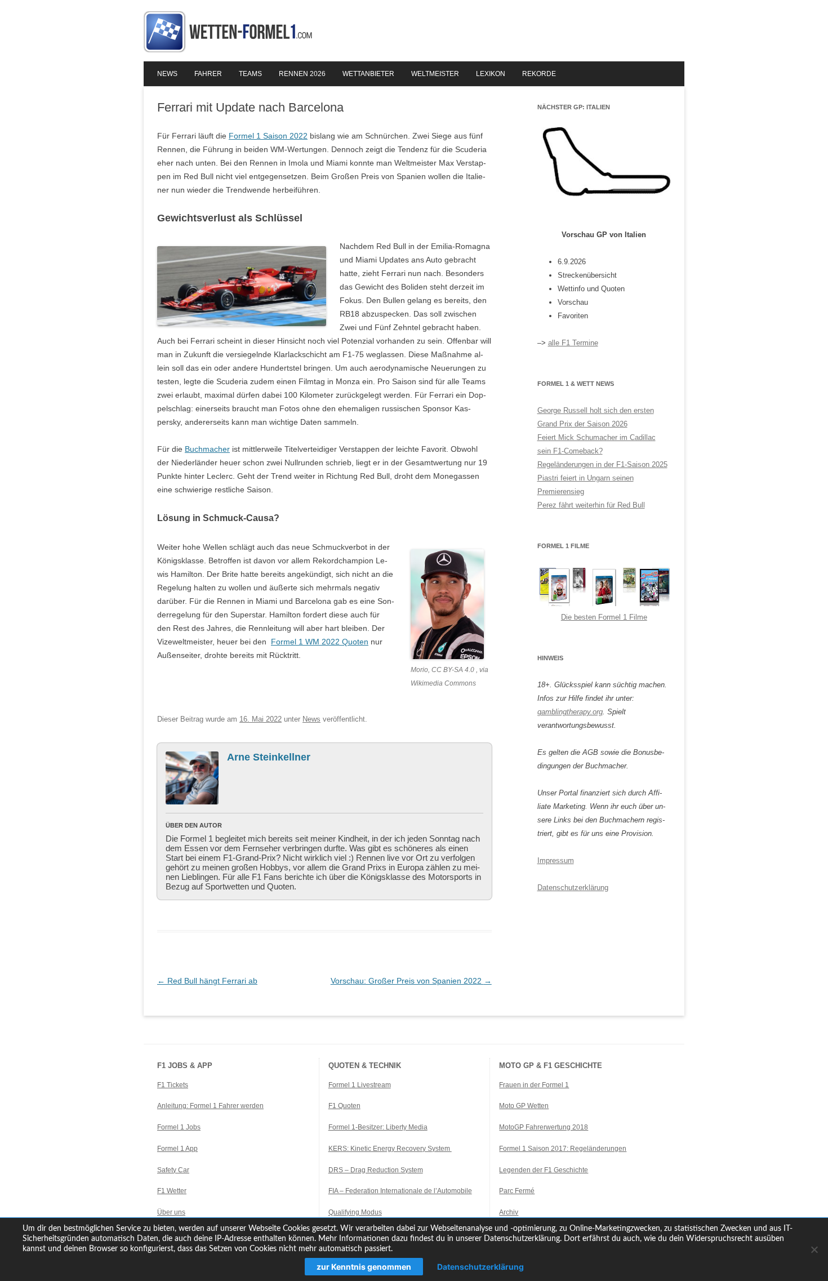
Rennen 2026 (302, 74)
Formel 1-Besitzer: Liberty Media (378, 1127)
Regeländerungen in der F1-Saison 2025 (602, 464)
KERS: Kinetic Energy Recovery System (390, 1149)
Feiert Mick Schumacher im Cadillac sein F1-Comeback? (596, 444)
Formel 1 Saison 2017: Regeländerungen (562, 1149)
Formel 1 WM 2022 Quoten (319, 641)
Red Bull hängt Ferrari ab (207, 980)
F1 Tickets (172, 1085)
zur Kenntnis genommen (364, 1266)
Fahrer (208, 74)
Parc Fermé (517, 1191)
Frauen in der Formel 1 (534, 1085)
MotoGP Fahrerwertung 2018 (543, 1127)
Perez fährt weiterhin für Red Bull (591, 505)
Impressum (555, 860)
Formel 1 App (177, 1149)
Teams (250, 74)
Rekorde (539, 74)
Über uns (171, 1212)
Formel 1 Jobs (179, 1127)
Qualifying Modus (355, 1212)
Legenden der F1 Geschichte (543, 1170)
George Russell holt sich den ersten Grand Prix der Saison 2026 (595, 417)
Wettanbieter (368, 74)
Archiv (508, 1212)
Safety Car (173, 1170)
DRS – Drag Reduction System (375, 1170)
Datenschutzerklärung (572, 887)
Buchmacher (207, 448)
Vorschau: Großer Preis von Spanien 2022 (411, 980)
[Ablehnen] (814, 1249)
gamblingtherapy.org (570, 712)
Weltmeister (435, 74)
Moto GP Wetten (524, 1106)
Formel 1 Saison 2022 (268, 135)
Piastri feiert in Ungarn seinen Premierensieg (585, 485)
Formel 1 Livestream (359, 1085)
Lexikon (490, 74)
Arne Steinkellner (268, 757)
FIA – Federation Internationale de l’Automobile (400, 1191)
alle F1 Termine (573, 343)
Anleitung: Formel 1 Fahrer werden (210, 1106)
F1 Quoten (344, 1106)
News (167, 74)
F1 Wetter (171, 1191)
